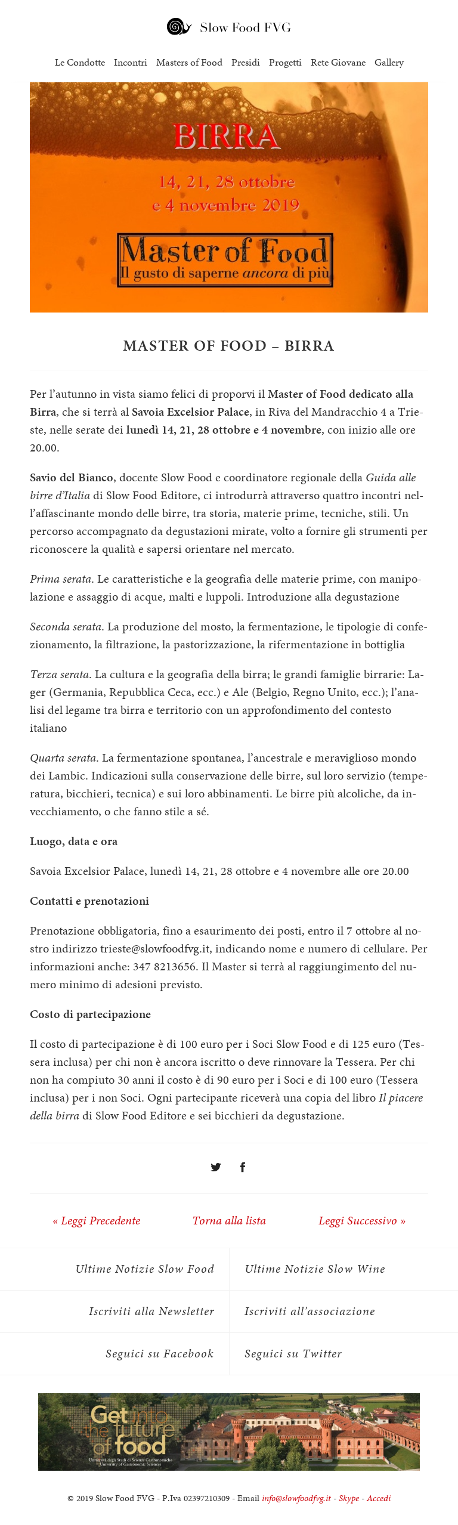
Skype (349, 1498)
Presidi (245, 62)
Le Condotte (80, 62)
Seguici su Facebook (160, 1353)
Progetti (285, 62)
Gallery (389, 62)
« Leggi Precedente (96, 1220)
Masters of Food (189, 62)
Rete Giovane (338, 62)
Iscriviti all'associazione (310, 1311)
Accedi (379, 1498)
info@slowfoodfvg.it (296, 1498)
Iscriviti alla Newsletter (151, 1311)
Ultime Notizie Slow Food (144, 1268)
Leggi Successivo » (362, 1220)
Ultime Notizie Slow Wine (315, 1268)
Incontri (130, 62)
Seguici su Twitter (293, 1353)
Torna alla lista (229, 1220)
